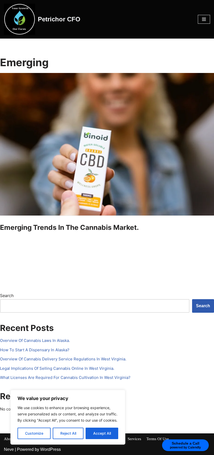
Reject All (68, 433)
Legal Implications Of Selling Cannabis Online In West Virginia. (57, 368)
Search (7, 295)
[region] (67, 417)
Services (134, 439)
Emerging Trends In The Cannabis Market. (69, 227)
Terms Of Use (157, 439)
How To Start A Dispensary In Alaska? (34, 349)
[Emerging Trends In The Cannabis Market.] (107, 144)
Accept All (102, 433)
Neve (9, 449)
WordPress (50, 449)
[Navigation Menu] (204, 19)
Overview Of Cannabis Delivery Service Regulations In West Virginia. (63, 358)
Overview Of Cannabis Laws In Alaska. (35, 340)
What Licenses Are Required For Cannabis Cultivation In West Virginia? (65, 377)
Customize (34, 433)
